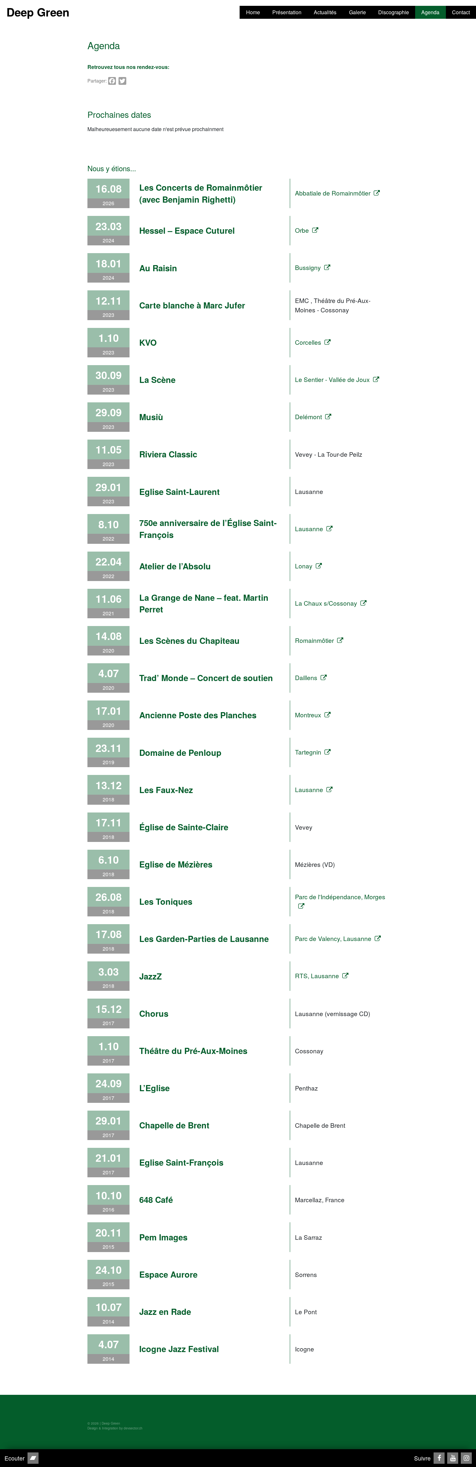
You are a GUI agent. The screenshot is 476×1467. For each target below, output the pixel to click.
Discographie (393, 12)
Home (253, 12)
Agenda (430, 12)
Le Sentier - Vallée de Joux (332, 379)
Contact (461, 12)
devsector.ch (133, 1428)
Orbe (302, 230)
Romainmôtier (314, 640)
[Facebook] (439, 1458)
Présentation (286, 12)
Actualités (325, 12)
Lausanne (309, 528)
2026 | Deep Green (105, 1423)
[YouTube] (452, 1458)
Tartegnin (308, 751)
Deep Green (37, 12)
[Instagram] (466, 1458)
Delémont (308, 416)
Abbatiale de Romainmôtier (332, 192)
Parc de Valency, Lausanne (333, 938)
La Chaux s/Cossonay (326, 603)
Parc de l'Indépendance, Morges (340, 896)
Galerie (357, 12)
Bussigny (308, 267)
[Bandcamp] (33, 1458)
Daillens (306, 677)
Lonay (303, 565)
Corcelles (308, 342)
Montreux (308, 714)
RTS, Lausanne (317, 975)
